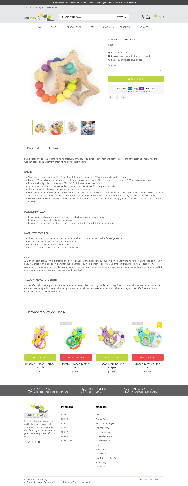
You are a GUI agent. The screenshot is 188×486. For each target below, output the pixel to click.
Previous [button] (157, 318)
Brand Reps (101, 449)
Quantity (112, 65)
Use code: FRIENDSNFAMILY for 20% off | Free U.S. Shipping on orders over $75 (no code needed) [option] (94, 2)
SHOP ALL (108, 27)
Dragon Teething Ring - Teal (147, 365)
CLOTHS (54, 27)
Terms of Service (103, 432)
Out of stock (77, 357)
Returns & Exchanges (105, 423)
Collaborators (102, 453)
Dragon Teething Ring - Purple (111, 365)
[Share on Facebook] (110, 97)
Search (99, 414)
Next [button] (162, 318)
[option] (64, 76)
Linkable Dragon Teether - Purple (40, 365)
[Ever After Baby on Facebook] (25, 442)
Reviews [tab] (54, 148)
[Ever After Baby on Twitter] (29, 442)
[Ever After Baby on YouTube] (39, 442)
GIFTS (91, 27)
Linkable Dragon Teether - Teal (76, 365)
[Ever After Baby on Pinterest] (36, 442)
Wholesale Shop (103, 440)
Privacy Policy (102, 419)
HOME (40, 27)
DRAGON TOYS (74, 27)
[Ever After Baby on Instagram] (32, 442)
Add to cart (41, 357)
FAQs (98, 445)
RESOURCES (126, 27)
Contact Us (100, 466)
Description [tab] (34, 148)
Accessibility (101, 462)
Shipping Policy (102, 427)
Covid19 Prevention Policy (107, 458)
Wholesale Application (105, 436)
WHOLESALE (146, 27)
